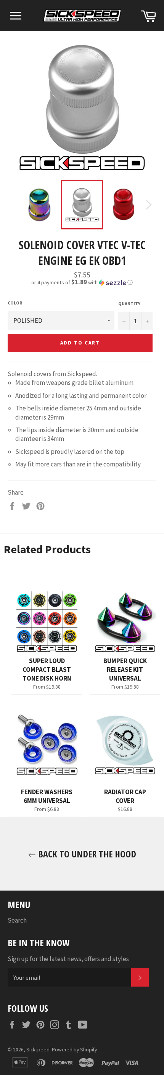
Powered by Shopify (74, 1049)
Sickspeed (38, 1049)
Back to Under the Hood (86, 854)
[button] (82, 282)
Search (17, 920)
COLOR (15, 303)
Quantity (129, 303)
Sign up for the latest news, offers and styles (68, 959)
